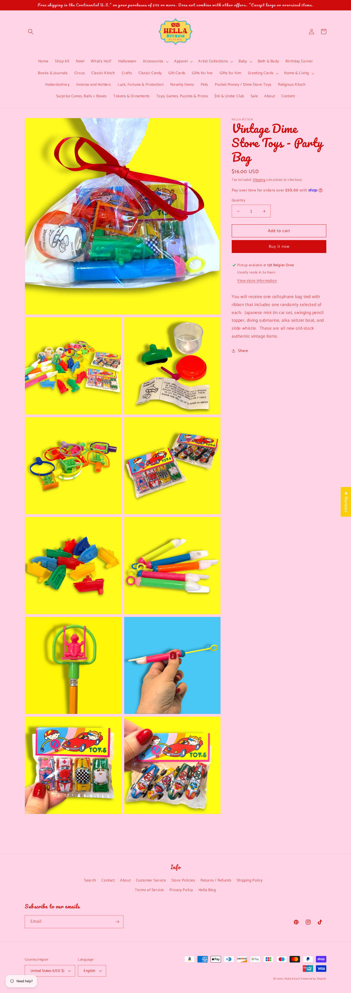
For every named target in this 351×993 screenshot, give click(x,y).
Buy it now (279, 246)
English (89, 971)
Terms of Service (149, 890)
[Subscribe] (117, 921)
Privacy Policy (181, 890)
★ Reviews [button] (346, 501)
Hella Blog (207, 890)
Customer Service (151, 880)
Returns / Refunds (215, 880)
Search (90, 880)
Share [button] (243, 351)
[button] (31, 32)
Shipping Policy (250, 880)
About (125, 880)
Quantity (238, 200)
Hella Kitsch (292, 979)
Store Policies (183, 880)
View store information (257, 281)
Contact (108, 880)
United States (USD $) (47, 971)
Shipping (259, 179)
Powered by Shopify (313, 979)
